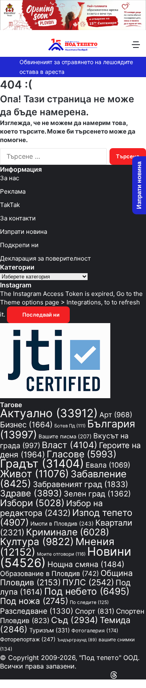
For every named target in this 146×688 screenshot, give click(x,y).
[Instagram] (129, 675)
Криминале (67, 532)
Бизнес (26, 424)
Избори (32, 502)
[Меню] (136, 47)
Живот (34, 474)
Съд (74, 620)
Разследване (36, 610)
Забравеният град (80, 484)
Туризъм (49, 630)
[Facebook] (143, 675)
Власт (69, 445)
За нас (9, 178)
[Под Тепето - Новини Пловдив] (73, 44)
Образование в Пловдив (49, 573)
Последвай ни (40, 314)
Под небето (86, 591)
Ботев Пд (70, 426)
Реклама (13, 191)
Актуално (49, 413)
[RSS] (121, 675)
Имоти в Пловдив (62, 523)
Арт (115, 414)
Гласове (81, 454)
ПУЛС (88, 582)
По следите (89, 602)
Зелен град (97, 493)
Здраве (31, 493)
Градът (42, 463)
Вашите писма (65, 436)
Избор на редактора (51, 508)
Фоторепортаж (28, 639)
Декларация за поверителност (45, 258)
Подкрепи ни (19, 245)
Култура (37, 541)
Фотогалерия (94, 631)
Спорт (94, 611)
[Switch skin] (24, 47)
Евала (108, 465)
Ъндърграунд (77, 640)
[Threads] (114, 675)
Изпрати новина (23, 231)
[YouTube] (136, 675)
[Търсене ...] (10, 47)
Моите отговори (61, 554)
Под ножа (34, 601)
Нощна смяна (86, 564)
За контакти (18, 218)
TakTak (10, 205)
